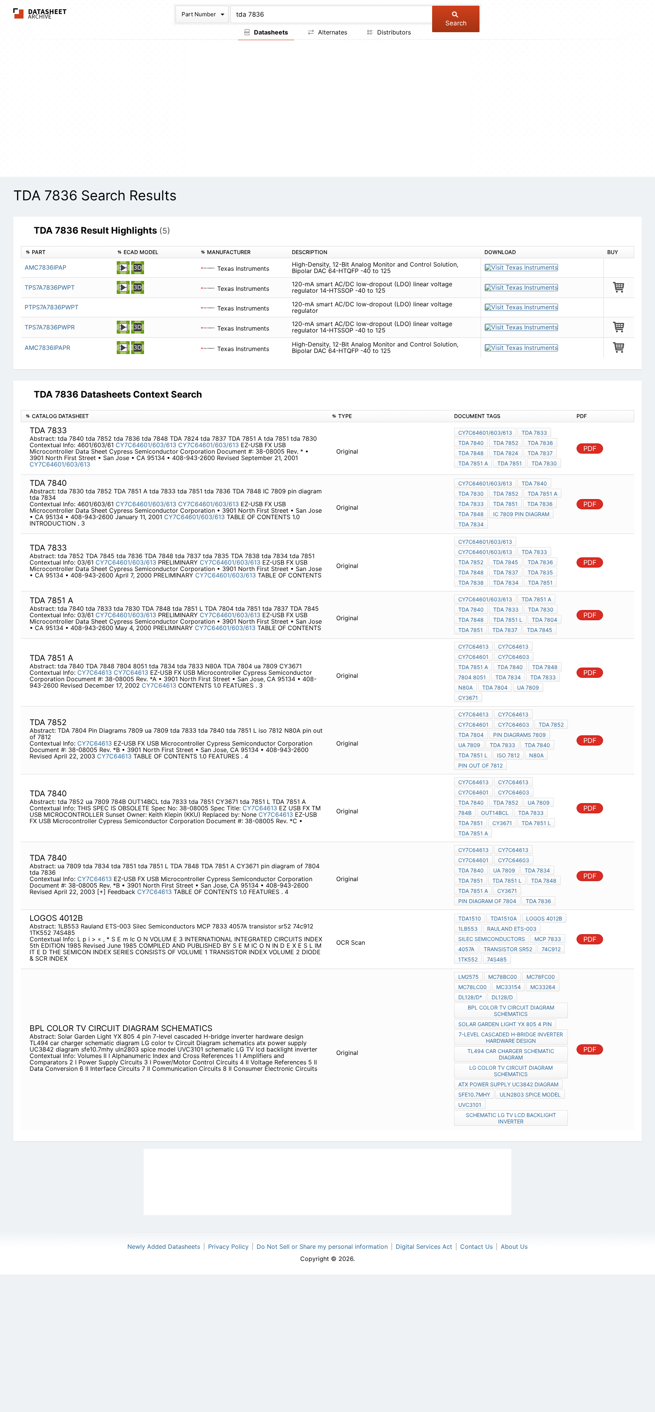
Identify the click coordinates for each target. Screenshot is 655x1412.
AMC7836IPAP (45, 267)
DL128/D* (470, 997)
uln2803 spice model (530, 1094)
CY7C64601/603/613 (146, 445)
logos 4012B (544, 918)
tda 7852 (505, 443)
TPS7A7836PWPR (50, 327)
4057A (466, 949)
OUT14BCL (495, 813)
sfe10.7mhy (474, 1094)
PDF (590, 448)
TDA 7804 (544, 619)
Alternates (331, 32)
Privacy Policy (228, 1246)
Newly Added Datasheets (163, 1246)
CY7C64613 (94, 672)
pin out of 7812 (480, 765)
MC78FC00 (541, 977)
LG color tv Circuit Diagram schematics (511, 1070)
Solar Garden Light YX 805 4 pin (505, 1024)
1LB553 (468, 928)
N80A (465, 687)
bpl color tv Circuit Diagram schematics (511, 1010)
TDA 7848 (471, 514)
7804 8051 (472, 677)
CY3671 (468, 697)
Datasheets (270, 32)
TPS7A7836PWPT (50, 287)
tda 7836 (540, 443)
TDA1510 (469, 918)
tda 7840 (471, 443)
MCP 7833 (547, 939)
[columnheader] (67, 252)
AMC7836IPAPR (47, 347)
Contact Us (476, 1246)
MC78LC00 (472, 987)
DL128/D (502, 997)
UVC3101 (469, 1105)
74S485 (497, 959)
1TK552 (468, 959)
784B (465, 813)
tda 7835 (540, 572)
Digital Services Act (424, 1246)
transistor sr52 (508, 949)
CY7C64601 (473, 657)
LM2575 (468, 977)
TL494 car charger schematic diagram (510, 1054)
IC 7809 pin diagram (521, 514)
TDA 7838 (471, 582)
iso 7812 (508, 755)
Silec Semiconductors (491, 939)
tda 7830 (544, 463)
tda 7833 (534, 432)
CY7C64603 (513, 657)
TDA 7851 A (473, 463)
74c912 (551, 949)
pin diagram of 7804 (487, 901)
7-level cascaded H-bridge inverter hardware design (511, 1037)
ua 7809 (528, 687)
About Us (514, 1246)
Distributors (393, 32)
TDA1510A (503, 918)
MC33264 (542, 987)
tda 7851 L (507, 619)
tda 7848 (471, 453)
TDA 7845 (505, 562)
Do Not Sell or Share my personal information (322, 1246)
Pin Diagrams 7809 (519, 735)
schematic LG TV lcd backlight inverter (511, 1118)
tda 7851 (509, 463)
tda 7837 (540, 453)
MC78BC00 (502, 977)
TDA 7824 (505, 453)
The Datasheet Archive (40, 13)
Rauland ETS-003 (511, 928)
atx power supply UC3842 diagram (508, 1084)
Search (456, 23)
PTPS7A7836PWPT (51, 307)
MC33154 (508, 987)
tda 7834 (471, 524)
